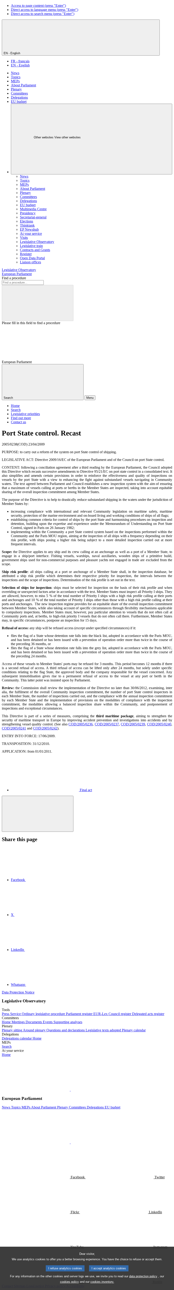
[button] (70, 1090)
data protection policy (143, 1276)
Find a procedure (14, 278)
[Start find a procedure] (37, 303)
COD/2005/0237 (107, 724)
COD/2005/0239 (133, 724)
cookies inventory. (102, 1281)
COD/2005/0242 (45, 728)
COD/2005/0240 (159, 724)
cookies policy (69, 1281)
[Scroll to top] (37, 814)
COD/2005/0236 (80, 724)
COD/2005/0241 (14, 728)
